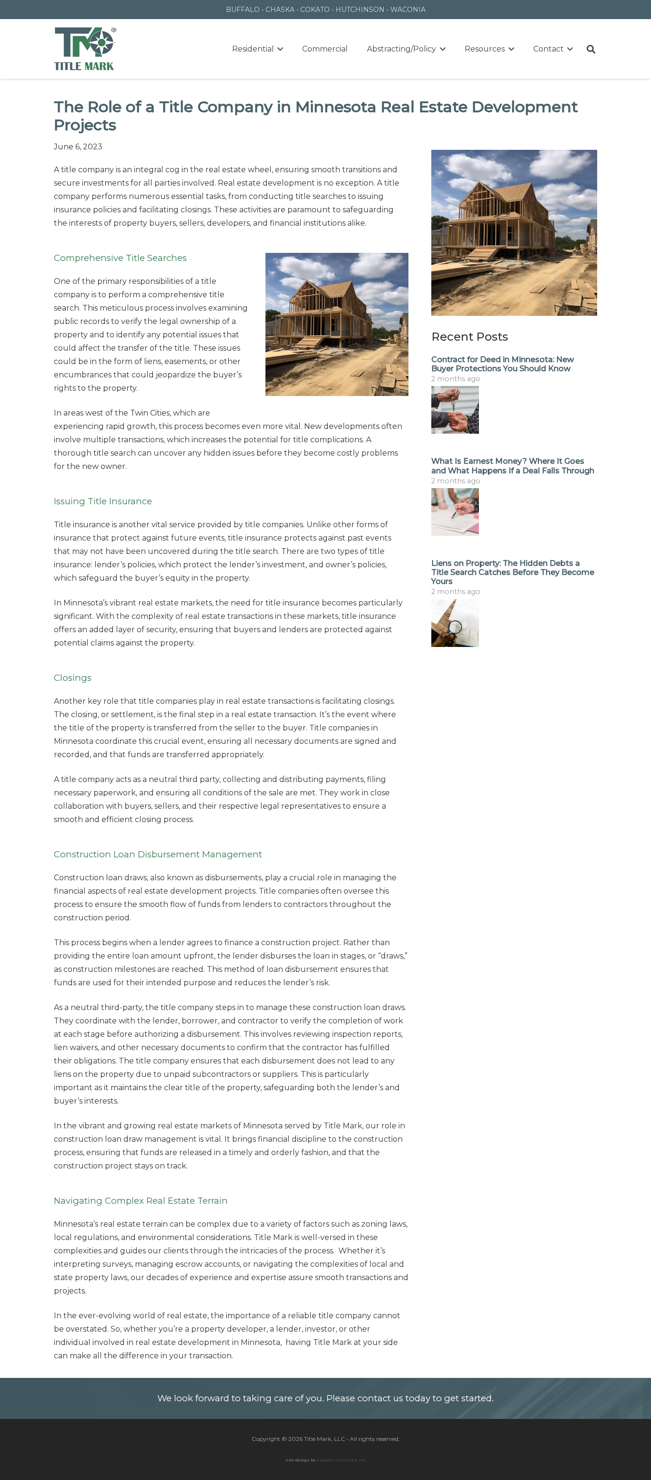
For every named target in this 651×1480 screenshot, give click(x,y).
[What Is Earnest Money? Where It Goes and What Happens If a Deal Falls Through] (514, 512)
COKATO (315, 9)
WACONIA (408, 9)
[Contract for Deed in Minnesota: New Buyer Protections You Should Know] (514, 410)
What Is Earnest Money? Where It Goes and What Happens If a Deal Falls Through (512, 466)
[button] (279, 49)
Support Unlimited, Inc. (341, 1460)
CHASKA (280, 9)
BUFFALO (243, 9)
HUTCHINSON (360, 9)
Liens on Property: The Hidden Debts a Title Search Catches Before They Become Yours (512, 572)
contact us (380, 1398)
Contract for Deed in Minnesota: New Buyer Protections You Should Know (502, 364)
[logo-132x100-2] (85, 49)
